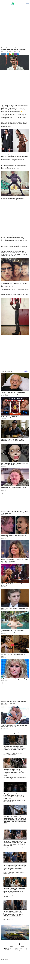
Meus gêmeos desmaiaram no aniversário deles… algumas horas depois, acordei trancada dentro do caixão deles (13, 796)
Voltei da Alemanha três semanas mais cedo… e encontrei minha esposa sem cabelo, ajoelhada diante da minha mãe (14, 749)
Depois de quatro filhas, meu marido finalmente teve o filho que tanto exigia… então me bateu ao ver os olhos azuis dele (14, 891)
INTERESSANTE (16, 51)
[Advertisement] (15, 26)
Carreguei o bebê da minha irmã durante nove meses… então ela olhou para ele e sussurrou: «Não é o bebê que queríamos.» (14, 843)
